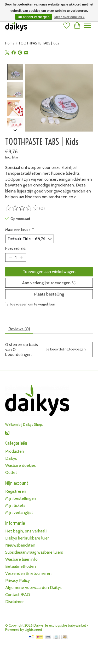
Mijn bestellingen (20, 498)
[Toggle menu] (87, 25)
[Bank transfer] (48, 637)
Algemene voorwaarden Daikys (33, 587)
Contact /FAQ (17, 594)
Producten (14, 451)
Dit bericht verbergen (33, 17)
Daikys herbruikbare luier (27, 538)
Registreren (15, 491)
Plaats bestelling (49, 294)
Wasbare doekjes (20, 465)
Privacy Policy (17, 580)
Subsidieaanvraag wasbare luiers (34, 552)
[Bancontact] (31, 637)
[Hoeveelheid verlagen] (10, 257)
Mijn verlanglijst (19, 512)
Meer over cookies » (69, 17)
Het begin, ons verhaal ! (26, 531)
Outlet (11, 472)
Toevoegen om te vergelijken (32, 304)
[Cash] (64, 637)
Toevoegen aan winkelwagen (49, 271)
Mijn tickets (15, 505)
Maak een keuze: (19, 230)
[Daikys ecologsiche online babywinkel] (16, 25)
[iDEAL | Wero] (39, 637)
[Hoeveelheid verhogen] (21, 257)
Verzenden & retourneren (28, 573)
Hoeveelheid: (15, 248)
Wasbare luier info (21, 559)
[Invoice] (56, 637)
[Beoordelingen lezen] (22, 208)
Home (10, 43)
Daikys (11, 458)
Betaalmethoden (20, 566)
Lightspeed (33, 629)
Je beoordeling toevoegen (66, 349)
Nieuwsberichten (20, 545)
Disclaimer (14, 601)
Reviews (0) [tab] (19, 328)
